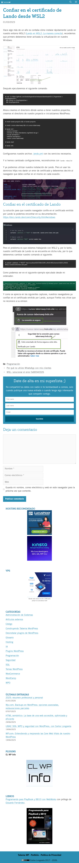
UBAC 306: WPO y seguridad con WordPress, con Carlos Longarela (38, 726)
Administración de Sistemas (19, 615)
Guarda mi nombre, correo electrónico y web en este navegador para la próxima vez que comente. (40, 489)
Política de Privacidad (51, 855)
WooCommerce (13, 674)
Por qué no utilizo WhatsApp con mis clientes (29, 368)
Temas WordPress (14, 669)
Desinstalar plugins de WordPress (22, 633)
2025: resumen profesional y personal (24, 698)
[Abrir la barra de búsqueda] (70, 2)
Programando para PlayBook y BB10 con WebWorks (31, 800)
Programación (13, 364)
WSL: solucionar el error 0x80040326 (25, 372)
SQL (8, 665)
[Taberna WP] (6, 2)
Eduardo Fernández (15, 803)
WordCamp (11, 678)
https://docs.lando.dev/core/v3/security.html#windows (29, 217)
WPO (8, 683)
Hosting (9, 642)
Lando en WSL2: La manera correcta (44, 34)
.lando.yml (38, 154)
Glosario (10, 638)
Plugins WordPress (15, 651)
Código (9, 624)
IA (7, 647)
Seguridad (10, 660)
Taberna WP (23, 855)
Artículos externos (14, 620)
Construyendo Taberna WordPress (22, 629)
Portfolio (35, 855)
